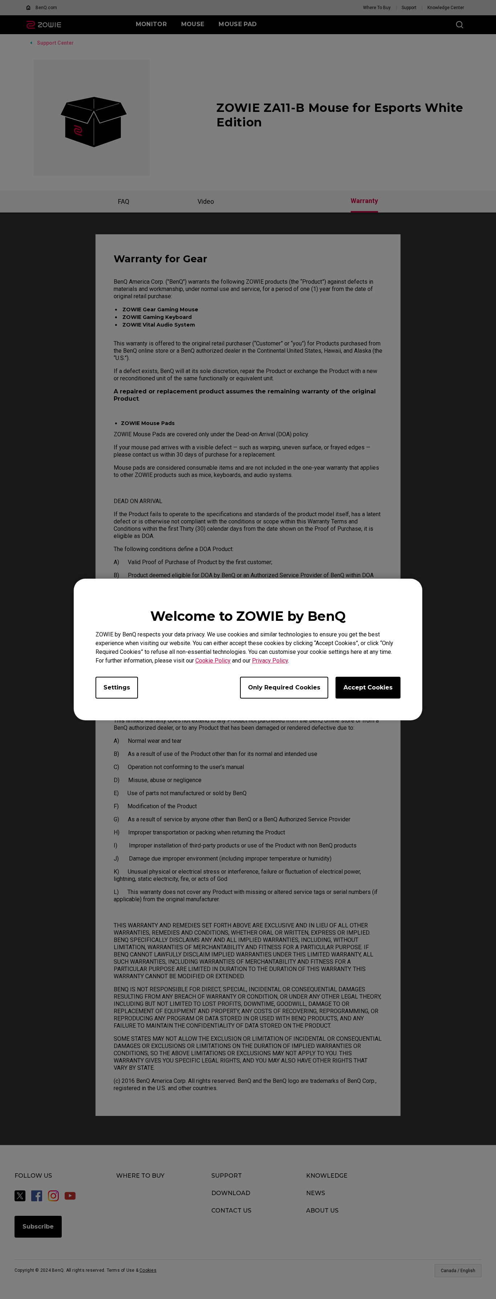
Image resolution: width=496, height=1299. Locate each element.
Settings (116, 687)
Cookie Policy (213, 660)
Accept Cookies (368, 687)
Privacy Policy (270, 660)
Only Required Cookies (284, 687)
